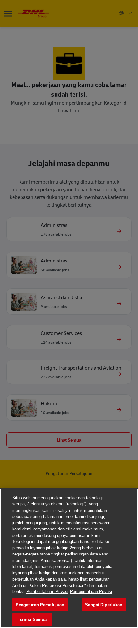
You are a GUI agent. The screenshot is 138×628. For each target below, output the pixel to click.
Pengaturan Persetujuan (40, 604)
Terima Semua (32, 619)
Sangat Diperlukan (103, 604)
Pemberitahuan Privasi (47, 591)
